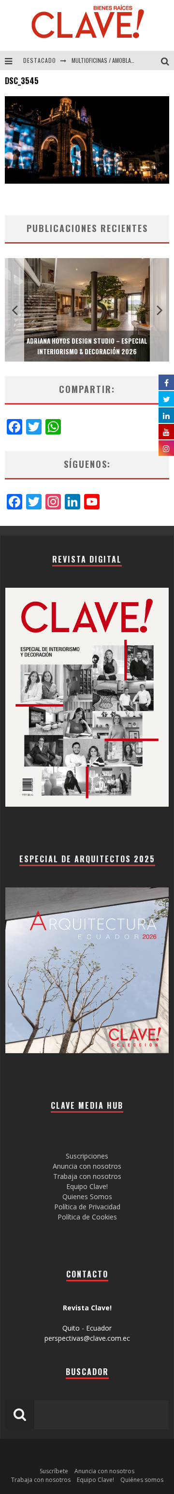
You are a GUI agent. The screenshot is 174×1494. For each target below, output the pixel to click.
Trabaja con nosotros (87, 1176)
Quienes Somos (87, 1196)
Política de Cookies (87, 1216)
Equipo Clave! (87, 1186)
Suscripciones (87, 1155)
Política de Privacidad (87, 1206)
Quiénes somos (141, 1480)
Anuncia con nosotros (87, 1166)
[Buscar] (167, 60)
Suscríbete (54, 1471)
